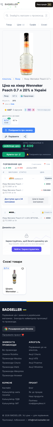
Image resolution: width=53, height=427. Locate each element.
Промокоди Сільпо (11, 362)
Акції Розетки (35, 362)
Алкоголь (8, 79)
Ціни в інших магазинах (38, 200)
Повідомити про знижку (20, 130)
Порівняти (13, 136)
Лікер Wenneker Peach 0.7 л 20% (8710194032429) (21, 218)
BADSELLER (12, 310)
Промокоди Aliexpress (13, 371)
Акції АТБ (33, 358)
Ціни (21, 24)
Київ (12, 104)
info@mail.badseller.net (38, 420)
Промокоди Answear (12, 375)
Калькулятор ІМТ (10, 403)
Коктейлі (6, 388)
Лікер (19, 79)
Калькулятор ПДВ (11, 399)
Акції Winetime (36, 367)
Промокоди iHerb (10, 367)
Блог (31, 388)
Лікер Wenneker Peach (11, 184)
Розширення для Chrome (20, 329)
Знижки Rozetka (10, 354)
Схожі (44, 24)
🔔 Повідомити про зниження (39, 154)
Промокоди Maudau (12, 358)
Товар (9, 24)
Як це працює (36, 392)
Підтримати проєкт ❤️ (13, 335)
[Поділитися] (25, 136)
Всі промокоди (9, 350)
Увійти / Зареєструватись (26, 249)
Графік (33, 24)
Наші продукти (36, 396)
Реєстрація (44, 4)
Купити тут (12, 154)
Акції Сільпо (35, 354)
